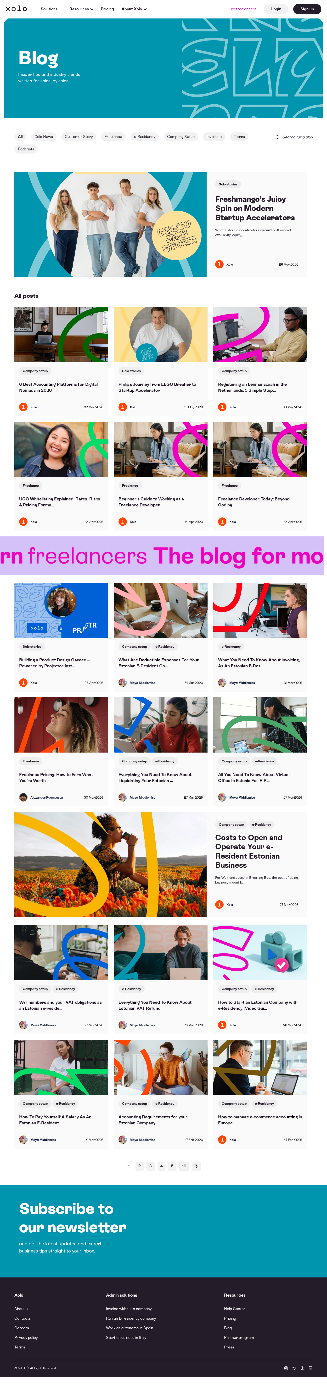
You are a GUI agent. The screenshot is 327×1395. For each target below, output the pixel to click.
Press (229, 1347)
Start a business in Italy (126, 1337)
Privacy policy (26, 1337)
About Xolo (132, 9)
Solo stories (228, 184)
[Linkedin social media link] (310, 1368)
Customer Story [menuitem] (79, 136)
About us (21, 1308)
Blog (228, 1328)
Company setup (35, 371)
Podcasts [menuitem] (26, 149)
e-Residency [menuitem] (144, 136)
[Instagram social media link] (286, 1368)
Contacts (22, 1318)
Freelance (31, 485)
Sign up (307, 9)
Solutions (49, 9)
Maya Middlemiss (142, 683)
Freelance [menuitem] (113, 136)
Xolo (16, 9)
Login (276, 9)
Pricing (107, 9)
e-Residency (164, 646)
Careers (21, 1328)
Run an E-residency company (131, 1318)
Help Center (234, 1308)
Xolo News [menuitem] (44, 136)
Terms (19, 1347)
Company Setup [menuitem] (181, 136)
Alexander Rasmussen (46, 797)
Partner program (239, 1337)
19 (184, 1166)
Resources (79, 9)
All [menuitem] (20, 136)
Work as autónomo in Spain (129, 1328)
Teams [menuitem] (239, 136)
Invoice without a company (129, 1308)
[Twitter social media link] (294, 1368)
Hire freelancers (242, 9)
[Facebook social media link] (302, 1368)
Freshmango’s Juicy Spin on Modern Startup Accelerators (255, 208)
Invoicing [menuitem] (214, 136)
